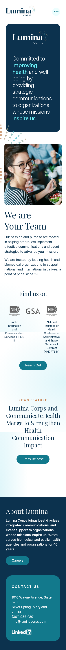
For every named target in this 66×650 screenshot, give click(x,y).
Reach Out (33, 365)
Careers (17, 560)
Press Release (33, 459)
